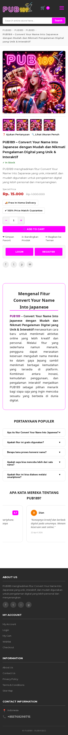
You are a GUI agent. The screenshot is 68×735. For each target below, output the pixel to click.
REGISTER (48, 251)
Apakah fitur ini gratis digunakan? (34, 442)
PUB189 (7, 30)
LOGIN (19, 251)
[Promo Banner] (34, 82)
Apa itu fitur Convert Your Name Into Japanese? (34, 432)
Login (6, 630)
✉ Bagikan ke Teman (53, 238)
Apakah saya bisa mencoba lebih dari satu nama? (34, 463)
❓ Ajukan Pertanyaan (16, 134)
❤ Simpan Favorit (8, 238)
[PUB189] (17, 7)
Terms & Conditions (13, 685)
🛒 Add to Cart (34, 229)
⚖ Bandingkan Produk (30, 238)
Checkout (8, 647)
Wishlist (7, 641)
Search (58, 20)
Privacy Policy (10, 679)
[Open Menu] (61, 8)
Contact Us (9, 673)
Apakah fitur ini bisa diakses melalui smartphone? (34, 475)
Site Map (8, 690)
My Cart (7, 635)
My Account (9, 624)
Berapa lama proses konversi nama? (34, 452)
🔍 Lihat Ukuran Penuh (45, 134)
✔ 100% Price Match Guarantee (24, 210)
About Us (8, 667)
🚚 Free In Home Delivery (20, 202)
